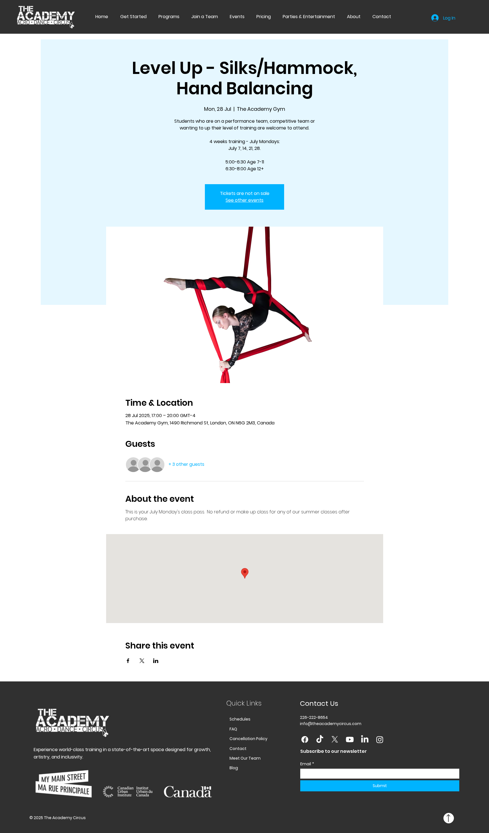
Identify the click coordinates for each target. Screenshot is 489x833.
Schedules (240, 719)
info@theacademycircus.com (330, 723)
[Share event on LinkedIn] (155, 660)
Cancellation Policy (248, 738)
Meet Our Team (245, 758)
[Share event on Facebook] (128, 660)
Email (307, 764)
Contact (238, 748)
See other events (244, 200)
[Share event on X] (142, 660)
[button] (164, 16)
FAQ (233, 729)
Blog (234, 768)
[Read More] (448, 818)
